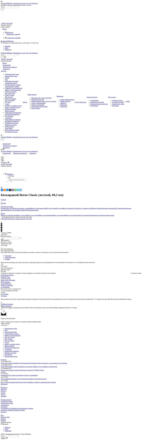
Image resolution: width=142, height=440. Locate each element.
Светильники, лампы (23, 208)
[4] (71, 229)
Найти (3, 438)
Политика (4, 407)
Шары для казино (58, 215)
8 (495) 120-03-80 (6, 23)
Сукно (75, 208)
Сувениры (119, 208)
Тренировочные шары (95, 215)
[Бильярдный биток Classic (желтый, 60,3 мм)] (16, 219)
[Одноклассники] (4, 190)
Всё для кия (59, 208)
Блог (2, 415)
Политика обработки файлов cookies (13, 410)
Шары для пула (21, 215)
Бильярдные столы (7, 208)
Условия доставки (7, 401)
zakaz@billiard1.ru (8, 41)
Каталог (3, 391)
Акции (3, 393)
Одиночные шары (108, 215)
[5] (71, 231)
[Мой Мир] (7, 190)
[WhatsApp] (15, 190)
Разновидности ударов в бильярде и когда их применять (19, 375)
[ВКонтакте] (2, 190)
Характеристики (10, 257)
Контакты (4, 387)
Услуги (3, 394)
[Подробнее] (1, 302)
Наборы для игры (12, 210)
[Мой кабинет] (2, 142)
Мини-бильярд (97, 208)
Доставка (4, 296)
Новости (3, 359)
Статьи (3, 372)
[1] (71, 224)
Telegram (7, 46)
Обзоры (3, 420)
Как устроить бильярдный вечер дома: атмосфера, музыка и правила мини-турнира (28, 382)
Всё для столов (51, 208)
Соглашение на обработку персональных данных (17, 408)
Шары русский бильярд (8, 215)
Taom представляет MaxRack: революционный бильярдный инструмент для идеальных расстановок (34, 363)
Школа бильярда (6, 306)
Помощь (3, 396)
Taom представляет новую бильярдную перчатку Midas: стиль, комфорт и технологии (29, 366)
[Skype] (18, 190)
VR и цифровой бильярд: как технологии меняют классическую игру (24, 379)
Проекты (4, 389)
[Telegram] (21, 190)
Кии (14, 208)
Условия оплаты (6, 400)
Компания (4, 384)
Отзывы (7, 259)
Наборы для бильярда (71, 215)
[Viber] (13, 190)
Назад (12, 176)
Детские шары (83, 215)
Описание (8, 256)
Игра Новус (22, 210)
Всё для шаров (68, 208)
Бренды (3, 419)
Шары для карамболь (46, 215)
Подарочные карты (32, 210)
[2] (71, 226)
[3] (71, 227)
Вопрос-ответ (5, 417)
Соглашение (5, 405)
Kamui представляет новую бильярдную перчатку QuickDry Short (22, 370)
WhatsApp (8, 49)
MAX (6, 48)
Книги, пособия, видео (84, 208)
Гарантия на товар (7, 403)
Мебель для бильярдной (38, 208)
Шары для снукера (32, 215)
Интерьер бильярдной (109, 208)
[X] (10, 190)
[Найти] (2, 9)
